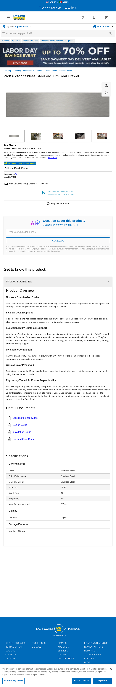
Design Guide (20, 425)
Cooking (7, 71)
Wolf (17, 174)
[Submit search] (110, 33)
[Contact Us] (94, 17)
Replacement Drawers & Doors (58, 71)
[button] (51, 2)
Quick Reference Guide (25, 418)
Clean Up (10, 654)
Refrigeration (13, 647)
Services (63, 651)
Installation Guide (22, 432)
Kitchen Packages (15, 643)
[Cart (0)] (106, 17)
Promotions (39, 643)
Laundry (10, 658)
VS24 (13, 177)
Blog (87, 662)
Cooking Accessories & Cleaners (28, 71)
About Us (63, 647)
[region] (58, 675)
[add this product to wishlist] (106, 93)
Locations (70, 7)
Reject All (102, 681)
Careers (89, 658)
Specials (36, 647)
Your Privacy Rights (13, 681)
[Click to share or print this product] (106, 85)
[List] (82, 17)
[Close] (111, 669)
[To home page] (19, 17)
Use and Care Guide (24, 439)
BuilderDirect (66, 658)
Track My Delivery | (51, 7)
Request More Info (60, 203)
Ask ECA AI (58, 240)
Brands (62, 643)
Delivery (63, 654)
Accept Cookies (81, 681)
